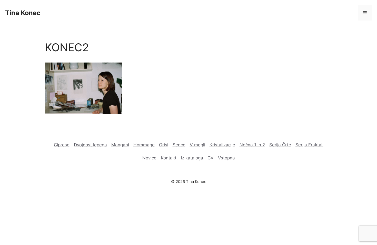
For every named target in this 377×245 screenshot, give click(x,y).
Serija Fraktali (309, 144)
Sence (179, 144)
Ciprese (62, 144)
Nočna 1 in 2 (252, 144)
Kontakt (168, 157)
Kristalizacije (222, 144)
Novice (149, 157)
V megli (197, 144)
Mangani (120, 144)
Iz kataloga (192, 157)
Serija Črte (280, 144)
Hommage (144, 144)
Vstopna (226, 157)
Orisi (163, 144)
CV (210, 157)
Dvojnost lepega (90, 144)
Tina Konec (23, 13)
